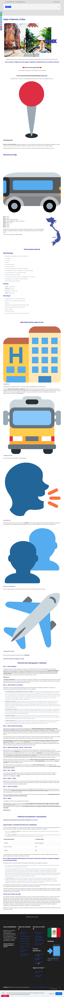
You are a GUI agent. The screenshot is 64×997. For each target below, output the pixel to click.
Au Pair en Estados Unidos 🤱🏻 (39, 954)
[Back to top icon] (59, 987)
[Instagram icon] (57, 2)
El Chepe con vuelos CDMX (24, 947)
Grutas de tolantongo (25, 936)
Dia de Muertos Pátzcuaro (23, 933)
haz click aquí (34, 820)
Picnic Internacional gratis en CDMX (39, 943)
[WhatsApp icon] (53, 2)
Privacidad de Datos (47, 987)
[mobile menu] (59, 7)
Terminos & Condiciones (35, 987)
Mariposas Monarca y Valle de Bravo (25, 954)
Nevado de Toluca (24, 941)
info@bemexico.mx (20, 2)
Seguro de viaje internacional (38, 976)
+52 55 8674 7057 (10, 2)
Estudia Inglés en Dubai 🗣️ (39, 958)
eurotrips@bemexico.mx (48, 78)
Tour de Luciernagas (25, 943)
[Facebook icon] (55, 2)
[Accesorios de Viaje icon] (58, 2)
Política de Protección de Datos (22, 994)
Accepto (59, 993)
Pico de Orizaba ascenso (23, 950)
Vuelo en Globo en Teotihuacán (39, 933)
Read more (51, 993)
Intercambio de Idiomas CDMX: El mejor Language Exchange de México (39, 938)
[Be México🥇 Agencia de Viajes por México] (8, 7)
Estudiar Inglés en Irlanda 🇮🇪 (39, 962)
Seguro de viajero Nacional (39, 972)
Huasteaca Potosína (25, 938)
